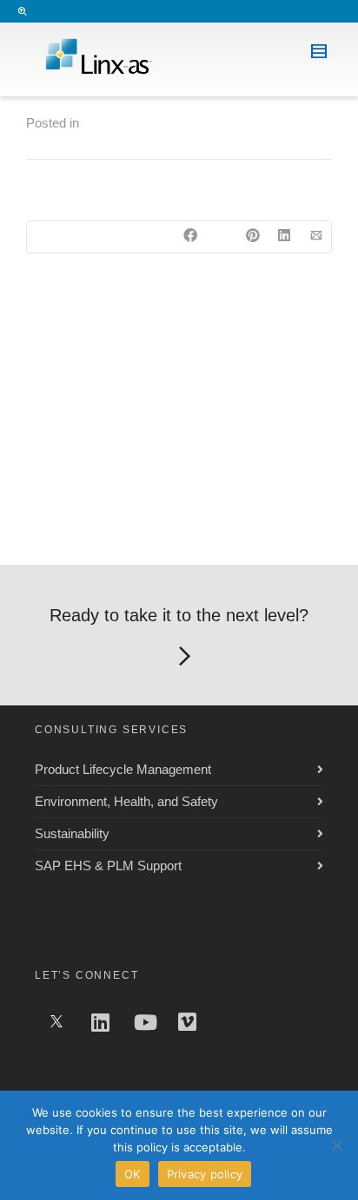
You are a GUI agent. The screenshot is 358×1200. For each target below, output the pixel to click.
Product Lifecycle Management (123, 769)
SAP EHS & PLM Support (108, 865)
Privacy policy (205, 1174)
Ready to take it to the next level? (179, 615)
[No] (336, 1145)
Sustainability (72, 833)
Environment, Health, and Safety (126, 801)
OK (132, 1174)
